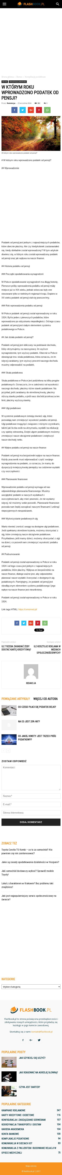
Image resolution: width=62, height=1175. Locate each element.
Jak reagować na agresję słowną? (38, 1072)
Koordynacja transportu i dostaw (21, 1124)
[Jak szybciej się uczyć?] (9, 1062)
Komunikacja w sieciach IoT (17, 1143)
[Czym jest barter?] (9, 1091)
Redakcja (11, 103)
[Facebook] (23, 1040)
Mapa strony (31, 1166)
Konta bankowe (10, 1134)
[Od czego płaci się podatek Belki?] (9, 710)
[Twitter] (39, 1040)
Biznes (4, 82)
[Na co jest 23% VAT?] (9, 725)
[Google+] (31, 1040)
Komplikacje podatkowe (18, 82)
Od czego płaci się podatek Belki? (37, 706)
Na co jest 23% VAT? (29, 721)
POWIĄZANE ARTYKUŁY (16, 699)
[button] (58, 4)
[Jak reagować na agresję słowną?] (9, 1076)
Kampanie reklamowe (13, 1110)
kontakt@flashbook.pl (42, 1031)
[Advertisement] (31, 41)
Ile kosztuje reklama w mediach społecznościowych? (47, 649)
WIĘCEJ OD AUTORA (45, 699)
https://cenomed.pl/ (27, 609)
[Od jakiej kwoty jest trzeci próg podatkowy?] (9, 739)
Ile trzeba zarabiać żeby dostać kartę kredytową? (16, 648)
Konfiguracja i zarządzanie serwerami (24, 1119)
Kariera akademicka (13, 1129)
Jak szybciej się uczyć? (32, 1057)
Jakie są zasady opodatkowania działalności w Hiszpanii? (30, 862)
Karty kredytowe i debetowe (18, 1115)
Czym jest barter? (29, 1087)
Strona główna (8, 77)
